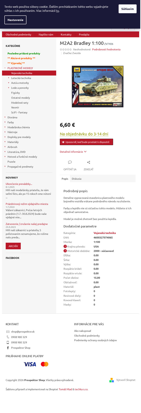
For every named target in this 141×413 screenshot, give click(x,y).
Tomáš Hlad (65, 389)
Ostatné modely (20, 97)
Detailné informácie (71, 151)
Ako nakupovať (82, 330)
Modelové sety (19, 102)
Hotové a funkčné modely (22, 156)
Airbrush (12, 146)
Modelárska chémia (19, 127)
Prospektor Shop (20, 347)
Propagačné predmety (20, 166)
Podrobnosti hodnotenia (106, 49)
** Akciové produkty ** (21, 58)
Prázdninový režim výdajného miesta (27, 203)
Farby (11, 122)
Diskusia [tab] (76, 178)
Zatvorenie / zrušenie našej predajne (27, 223)
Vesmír (15, 107)
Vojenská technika (21, 73)
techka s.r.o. (81, 389)
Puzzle (11, 161)
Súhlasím (127, 9)
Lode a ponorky (20, 87)
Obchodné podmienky (87, 335)
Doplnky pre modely (19, 137)
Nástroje (12, 132)
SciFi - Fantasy (19, 112)
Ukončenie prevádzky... (19, 183)
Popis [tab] (65, 178)
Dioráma (12, 117)
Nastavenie (15, 20)
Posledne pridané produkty (24, 53)
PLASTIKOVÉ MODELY (20, 68)
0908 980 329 (19, 337)
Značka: (72, 53)
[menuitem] (18, 34)
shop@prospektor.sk (23, 331)
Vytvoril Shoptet (125, 379)
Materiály (13, 141)
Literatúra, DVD (17, 151)
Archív (13, 246)
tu (57, 10)
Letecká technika (21, 78)
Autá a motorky (20, 82)
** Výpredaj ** (16, 63)
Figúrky (15, 92)
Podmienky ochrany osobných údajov (95, 340)
